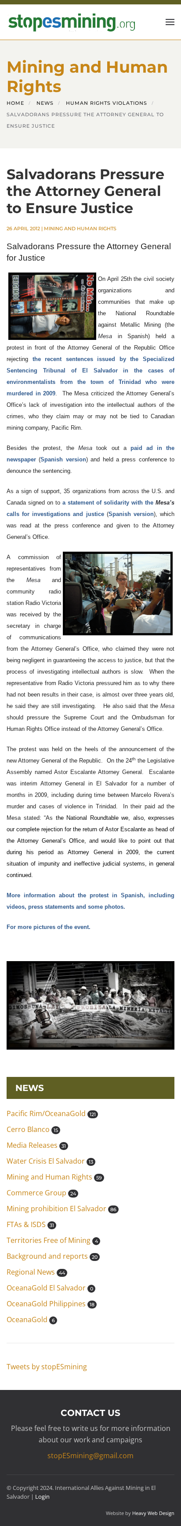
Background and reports (52, 1256)
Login (42, 1496)
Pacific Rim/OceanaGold (51, 1113)
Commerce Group (41, 1193)
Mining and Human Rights (80, 228)
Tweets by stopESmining (47, 1366)
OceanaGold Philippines (50, 1304)
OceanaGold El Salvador (50, 1288)
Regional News (36, 1272)
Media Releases (36, 1145)
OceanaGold (31, 1319)
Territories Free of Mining (52, 1240)
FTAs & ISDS (30, 1224)
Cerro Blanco (32, 1129)
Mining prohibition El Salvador (61, 1208)
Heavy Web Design (153, 1513)
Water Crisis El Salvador (50, 1161)
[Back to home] (71, 22)
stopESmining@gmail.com (90, 1455)
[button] (170, 22)
